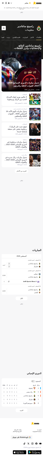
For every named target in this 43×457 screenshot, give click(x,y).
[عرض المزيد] (4, 281)
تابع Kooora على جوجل (20, 437)
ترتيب (8, 37)
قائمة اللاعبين (16, 37)
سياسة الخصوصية (37, 431)
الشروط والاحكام (17, 431)
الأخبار (32, 37)
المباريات (25, 37)
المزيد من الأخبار (21, 171)
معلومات (38, 37)
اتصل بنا (39, 430)
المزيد (21, 410)
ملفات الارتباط (18, 430)
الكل (21, 298)
